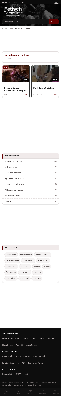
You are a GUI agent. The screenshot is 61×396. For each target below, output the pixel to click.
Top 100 (19, 345)
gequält (47, 266)
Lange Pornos (31, 345)
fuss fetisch (25, 266)
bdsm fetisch (11, 278)
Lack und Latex (10, 167)
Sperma (7, 201)
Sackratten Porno (35, 363)
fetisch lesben (11, 266)
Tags (11, 29)
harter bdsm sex (12, 260)
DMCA (18, 374)
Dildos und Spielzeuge (13, 190)
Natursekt (16, 2)
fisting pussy (11, 272)
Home (4, 29)
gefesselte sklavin (43, 254)
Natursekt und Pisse (12, 195)
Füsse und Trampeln (12, 172)
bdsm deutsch (28, 260)
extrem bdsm (43, 260)
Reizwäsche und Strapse (14, 184)
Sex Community (39, 356)
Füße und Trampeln (46, 338)
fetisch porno (11, 254)
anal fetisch (24, 278)
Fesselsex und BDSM (13, 161)
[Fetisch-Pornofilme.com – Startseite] (13, 12)
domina (37, 266)
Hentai (24, 2)
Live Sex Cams (8, 363)
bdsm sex (37, 278)
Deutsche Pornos (23, 356)
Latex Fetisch (25, 272)
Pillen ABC (21, 363)
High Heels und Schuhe (14, 178)
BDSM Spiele (6, 2)
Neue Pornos (7, 345)
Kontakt (27, 374)
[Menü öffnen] (55, 12)
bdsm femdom (26, 254)
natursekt (37, 272)
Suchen (54, 22)
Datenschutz (7, 374)
